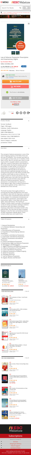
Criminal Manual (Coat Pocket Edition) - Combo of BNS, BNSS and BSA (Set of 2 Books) (18, 376)
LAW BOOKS (9, 12)
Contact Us (18, 439)
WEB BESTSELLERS (7, 291)
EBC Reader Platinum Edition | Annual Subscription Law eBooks (18, 345)
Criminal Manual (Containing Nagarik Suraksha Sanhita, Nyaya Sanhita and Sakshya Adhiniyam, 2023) (17, 401)
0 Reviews (11, 70)
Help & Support (15, 446)
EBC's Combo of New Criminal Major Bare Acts (18, 364)
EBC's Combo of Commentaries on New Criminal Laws (18, 389)
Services (15, 441)
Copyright (9, 452)
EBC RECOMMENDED (7, 358)
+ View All (27, 291)
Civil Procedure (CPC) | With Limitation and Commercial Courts (18, 310)
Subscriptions (15, 436)
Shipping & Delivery (15, 444)
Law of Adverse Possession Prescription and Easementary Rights (7, 280)
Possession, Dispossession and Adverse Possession (23, 280)
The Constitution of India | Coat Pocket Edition (18, 298)
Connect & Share (15, 448)
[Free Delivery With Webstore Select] (15, 105)
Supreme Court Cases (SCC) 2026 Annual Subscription (18, 333)
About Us (12, 439)
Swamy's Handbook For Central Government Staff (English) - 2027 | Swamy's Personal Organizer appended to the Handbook (18, 413)
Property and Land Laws (17, 12)
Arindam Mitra (7, 62)
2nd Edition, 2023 (13, 13)
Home (5, 12)
